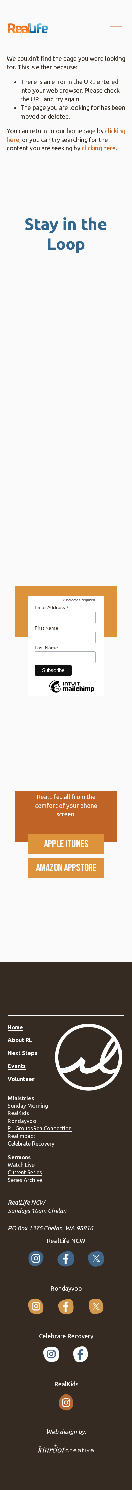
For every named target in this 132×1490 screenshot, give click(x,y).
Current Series (25, 1172)
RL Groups (20, 1128)
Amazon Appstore (66, 868)
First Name (46, 628)
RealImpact (21, 1136)
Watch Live (21, 1165)
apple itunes (66, 844)
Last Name (46, 647)
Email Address (52, 607)
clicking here (99, 148)
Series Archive (25, 1180)
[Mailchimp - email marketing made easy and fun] (72, 692)
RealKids (18, 1113)
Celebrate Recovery (31, 1143)
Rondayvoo (22, 1121)
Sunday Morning (28, 1106)
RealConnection (52, 1128)
